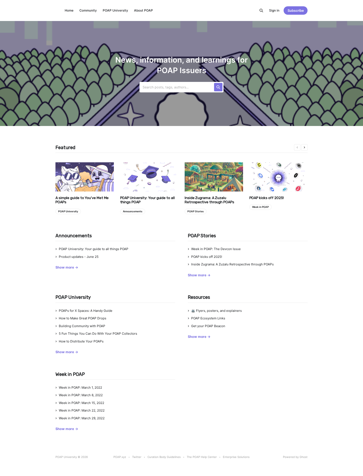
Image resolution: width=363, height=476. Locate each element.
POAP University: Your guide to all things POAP (147, 200)
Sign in (274, 10)
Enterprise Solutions (236, 457)
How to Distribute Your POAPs (81, 341)
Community (88, 10)
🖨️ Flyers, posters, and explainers (216, 311)
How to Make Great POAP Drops (82, 318)
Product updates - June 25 (79, 257)
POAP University (115, 10)
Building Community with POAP (82, 326)
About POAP (143, 10)
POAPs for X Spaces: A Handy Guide (85, 311)
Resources (199, 297)
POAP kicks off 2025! (266, 198)
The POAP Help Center (202, 457)
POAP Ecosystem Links (208, 318)
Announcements (132, 211)
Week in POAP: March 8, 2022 (81, 395)
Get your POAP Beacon (208, 326)
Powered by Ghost (295, 457)
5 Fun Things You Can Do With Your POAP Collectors (98, 334)
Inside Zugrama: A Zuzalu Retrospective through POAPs (209, 200)
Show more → (66, 267)
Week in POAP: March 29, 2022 (82, 418)
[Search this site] (261, 10)
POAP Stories (195, 211)
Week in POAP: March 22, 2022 (82, 410)
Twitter (136, 457)
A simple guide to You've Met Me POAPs (82, 200)
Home (69, 10)
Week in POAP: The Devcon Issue (216, 249)
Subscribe (296, 10)
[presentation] (297, 147)
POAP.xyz (119, 457)
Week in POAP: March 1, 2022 (80, 387)
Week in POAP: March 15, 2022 (81, 403)
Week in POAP (260, 206)
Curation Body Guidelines (164, 457)
